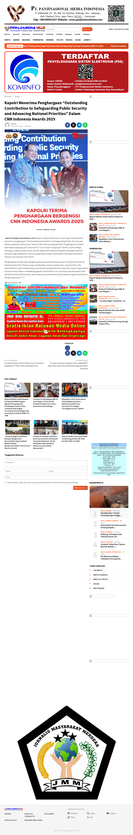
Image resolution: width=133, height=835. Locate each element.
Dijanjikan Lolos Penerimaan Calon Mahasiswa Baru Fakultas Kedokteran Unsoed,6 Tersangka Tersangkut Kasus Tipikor (74, 404)
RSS (91, 817)
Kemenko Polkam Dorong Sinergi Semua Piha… (113, 322)
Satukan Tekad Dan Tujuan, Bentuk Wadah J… (113, 545)
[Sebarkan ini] (67, 125)
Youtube (112, 813)
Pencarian (87, 29)
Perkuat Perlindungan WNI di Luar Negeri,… (111, 229)
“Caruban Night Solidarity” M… (113, 301)
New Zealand (98, 588)
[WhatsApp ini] (85, 125)
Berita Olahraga (100, 575)
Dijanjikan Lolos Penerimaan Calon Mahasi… (111, 240)
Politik (101, 225)
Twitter (92, 813)
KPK (111, 235)
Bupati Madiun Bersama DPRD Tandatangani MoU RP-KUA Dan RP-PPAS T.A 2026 (74, 438)
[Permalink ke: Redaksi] (7, 125)
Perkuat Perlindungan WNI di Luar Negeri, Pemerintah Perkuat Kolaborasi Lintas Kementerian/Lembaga (45, 402)
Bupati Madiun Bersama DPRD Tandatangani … (112, 311)
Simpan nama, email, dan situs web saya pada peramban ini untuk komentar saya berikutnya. (43, 482)
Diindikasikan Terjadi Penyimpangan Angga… (111, 514)
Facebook (73, 813)
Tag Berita (97, 570)
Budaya (106, 296)
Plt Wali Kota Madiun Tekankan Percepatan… (111, 557)
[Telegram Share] (79, 125)
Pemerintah (105, 214)
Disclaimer (49, 814)
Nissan (96, 584)
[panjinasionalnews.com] (25, 29)
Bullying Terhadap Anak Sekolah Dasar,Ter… (111, 535)
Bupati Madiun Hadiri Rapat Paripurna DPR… (106, 218)
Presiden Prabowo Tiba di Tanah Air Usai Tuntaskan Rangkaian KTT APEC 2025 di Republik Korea (24, 363)
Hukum (106, 223)
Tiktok (72, 817)
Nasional (113, 223)
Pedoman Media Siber (33, 820)
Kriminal (116, 235)
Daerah (97, 214)
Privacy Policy (11, 820)
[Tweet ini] (73, 125)
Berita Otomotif (100, 579)
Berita (91, 214)
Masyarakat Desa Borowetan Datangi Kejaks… (113, 526)
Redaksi (8, 814)
